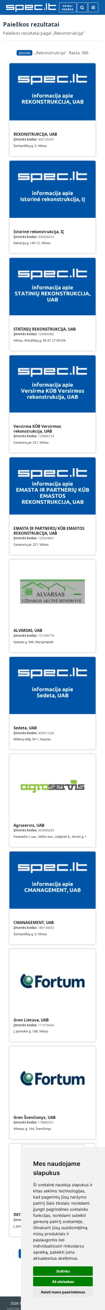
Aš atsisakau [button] (63, 1281)
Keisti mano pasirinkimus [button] (63, 1292)
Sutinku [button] (63, 1271)
